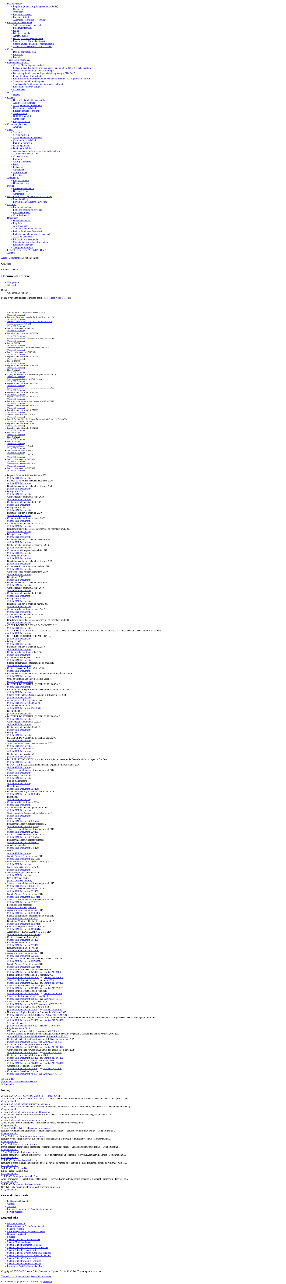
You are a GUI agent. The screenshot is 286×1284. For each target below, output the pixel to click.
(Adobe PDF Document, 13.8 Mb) (23, 897)
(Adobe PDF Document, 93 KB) (22, 902)
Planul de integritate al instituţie (27, 76)
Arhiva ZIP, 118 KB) (54, 972)
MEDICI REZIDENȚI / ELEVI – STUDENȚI (29, 196)
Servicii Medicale (15, 1212)
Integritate (17, 175)
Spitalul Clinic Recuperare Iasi (21, 1250)
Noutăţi (16, 94)
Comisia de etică (21, 215)
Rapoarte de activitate (23, 244)
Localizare (18, 54)
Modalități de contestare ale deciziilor (30, 242)
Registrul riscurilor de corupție (27, 86)
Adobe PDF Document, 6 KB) (22, 1025)
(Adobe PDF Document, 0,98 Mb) (19, 421)
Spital (10, 129)
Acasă (10, 92)
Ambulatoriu (13, 177)
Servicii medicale (21, 135)
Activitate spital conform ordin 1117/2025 (32, 46)
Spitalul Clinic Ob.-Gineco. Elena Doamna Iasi (29, 1255)
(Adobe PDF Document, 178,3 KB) (24, 886)
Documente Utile (21, 183)
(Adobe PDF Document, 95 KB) (22, 918)
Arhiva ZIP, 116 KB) (54, 977)
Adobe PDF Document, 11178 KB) (24, 961)
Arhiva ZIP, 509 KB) (54, 1020)
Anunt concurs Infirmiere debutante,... (32, 1104)
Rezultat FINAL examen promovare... (32, 1128)
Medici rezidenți (20, 199)
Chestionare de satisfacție (25, 108)
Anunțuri (17, 127)
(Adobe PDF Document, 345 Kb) (23, 848)
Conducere (18, 9)
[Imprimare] (13, 282)
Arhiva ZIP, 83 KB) (53, 993)
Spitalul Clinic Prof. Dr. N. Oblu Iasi (24, 1261)
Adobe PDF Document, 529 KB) (23, 1020)
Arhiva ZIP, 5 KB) (51, 1025)
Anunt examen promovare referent (30, 1120)
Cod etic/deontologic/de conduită (28, 65)
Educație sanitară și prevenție (26, 111)
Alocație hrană (20, 172)
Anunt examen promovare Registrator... (32, 1112)
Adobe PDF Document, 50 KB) (23, 1068)
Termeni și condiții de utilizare (27, 228)
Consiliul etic (19, 89)
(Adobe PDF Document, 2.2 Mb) (23, 956)
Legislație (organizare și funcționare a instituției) (35, 6)
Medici (10, 185)
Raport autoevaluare (22, 207)
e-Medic (11, 1236)
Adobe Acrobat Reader (59, 298)
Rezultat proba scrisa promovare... (29, 1136)
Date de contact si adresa (24, 52)
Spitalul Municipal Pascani (19, 1242)
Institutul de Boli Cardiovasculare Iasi (24, 1266)
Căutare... (5, 269)
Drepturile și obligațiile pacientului (29, 100)
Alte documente (20, 226)
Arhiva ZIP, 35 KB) (52, 1041)
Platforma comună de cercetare (27, 210)
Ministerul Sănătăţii (16, 1223)
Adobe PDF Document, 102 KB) (23, 993)
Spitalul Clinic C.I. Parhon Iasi (21, 1258)
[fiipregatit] (8, 1084)
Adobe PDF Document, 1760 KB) (24, 1015)
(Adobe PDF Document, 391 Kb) (23, 789)
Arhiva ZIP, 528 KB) (54, 1063)
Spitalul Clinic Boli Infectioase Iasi (23, 1239)
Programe (17, 159)
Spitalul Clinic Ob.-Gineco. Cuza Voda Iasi (27, 1247)
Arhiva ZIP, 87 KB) (53, 988)
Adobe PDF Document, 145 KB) (23, 972)
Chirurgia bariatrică (22, 161)
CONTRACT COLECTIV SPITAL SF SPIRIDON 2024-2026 (29, 322)
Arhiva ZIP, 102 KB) (52, 1031)
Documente (12, 218)
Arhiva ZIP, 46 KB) (52, 1068)
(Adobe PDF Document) (16, 315)
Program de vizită (21, 121)
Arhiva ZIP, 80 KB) (52, 1004)
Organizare (18, 11)
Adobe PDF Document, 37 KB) (23, 1041)
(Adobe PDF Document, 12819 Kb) (24, 708)
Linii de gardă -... (21, 1168)
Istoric (16, 164)
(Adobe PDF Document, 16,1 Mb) (23, 794)
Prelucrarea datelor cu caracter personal (31, 234)
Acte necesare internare (24, 102)
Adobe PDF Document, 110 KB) (23, 999)
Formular (17, 57)
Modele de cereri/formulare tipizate (29, 41)
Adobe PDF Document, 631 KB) (23, 891)
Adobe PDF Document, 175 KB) (23, 1047)
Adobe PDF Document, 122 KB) (23, 983)
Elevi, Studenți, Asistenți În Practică (30, 202)
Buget (16, 30)
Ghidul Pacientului (22, 116)
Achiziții (11, 252)
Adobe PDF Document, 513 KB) (23, 945)
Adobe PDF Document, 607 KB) (23, 940)
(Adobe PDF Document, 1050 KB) (24, 929)
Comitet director (20, 156)
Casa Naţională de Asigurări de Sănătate (26, 1226)
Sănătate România (15, 1228)
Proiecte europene (21, 212)
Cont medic (18, 194)
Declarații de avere (22, 191)
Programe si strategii (22, 14)
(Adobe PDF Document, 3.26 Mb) (23, 966)
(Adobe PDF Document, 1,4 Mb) (23, 826)
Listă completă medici (23, 188)
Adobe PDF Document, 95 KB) (23, 1009)
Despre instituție (14, 3)
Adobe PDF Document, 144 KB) (23, 977)
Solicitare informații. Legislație (27, 25)
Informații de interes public (25, 239)
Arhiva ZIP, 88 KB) (53, 999)
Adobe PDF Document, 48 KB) (23, 1074)
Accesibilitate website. (41, 1276)
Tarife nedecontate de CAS (26, 153)
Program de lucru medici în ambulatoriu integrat (29, 1209)
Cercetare (11, 204)
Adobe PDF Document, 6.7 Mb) (23, 837)
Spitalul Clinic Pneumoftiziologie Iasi (24, 1245)
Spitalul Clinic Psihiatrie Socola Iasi (24, 1263)
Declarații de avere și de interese (28, 38)
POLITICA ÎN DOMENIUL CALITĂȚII (27, 250)
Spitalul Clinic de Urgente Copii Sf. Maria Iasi (29, 1253)
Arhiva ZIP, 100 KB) (54, 983)
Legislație (17, 223)
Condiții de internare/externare (27, 105)
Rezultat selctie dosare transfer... (28, 1184)
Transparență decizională (18, 60)
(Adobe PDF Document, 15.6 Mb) (23, 923)
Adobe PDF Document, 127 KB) (23, 950)
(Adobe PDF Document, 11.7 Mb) (23, 859)
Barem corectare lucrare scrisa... (28, 1144)
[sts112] (7, 1079)
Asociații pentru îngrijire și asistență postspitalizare (36, 151)
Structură (17, 132)
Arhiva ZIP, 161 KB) (54, 1047)
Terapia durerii (20, 113)
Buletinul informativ (22, 27)
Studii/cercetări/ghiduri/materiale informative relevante (38, 84)
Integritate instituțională (18, 62)
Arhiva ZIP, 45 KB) (52, 1074)
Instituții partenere (21, 145)
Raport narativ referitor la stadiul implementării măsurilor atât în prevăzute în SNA (51, 78)
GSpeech (47, 1281)
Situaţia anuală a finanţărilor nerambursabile (33, 44)
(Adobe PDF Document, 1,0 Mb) (23, 821)
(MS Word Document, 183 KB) (22, 907)
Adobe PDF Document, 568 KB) (23, 1063)
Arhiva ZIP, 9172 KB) (57, 1036)
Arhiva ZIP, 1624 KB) (56, 1015)
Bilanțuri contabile (21, 33)
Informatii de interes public (19, 22)
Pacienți (11, 97)
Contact (10, 49)
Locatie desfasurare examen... (27, 1152)
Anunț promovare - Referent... (27, 1176)
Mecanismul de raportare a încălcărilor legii (33, 70)
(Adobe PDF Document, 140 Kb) (23, 842)
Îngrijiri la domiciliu (22, 143)
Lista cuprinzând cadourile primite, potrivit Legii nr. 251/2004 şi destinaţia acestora (52, 68)
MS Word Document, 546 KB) (22, 1031)
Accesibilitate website (23, 236)
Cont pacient (19, 119)
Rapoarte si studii (21, 17)
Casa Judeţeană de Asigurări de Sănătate (26, 1231)
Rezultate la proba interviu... (26, 1160)
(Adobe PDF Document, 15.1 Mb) (23, 913)
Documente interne (22, 220)
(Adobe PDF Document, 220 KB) (23, 832)
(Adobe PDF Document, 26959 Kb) (24, 703)
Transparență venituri (23, 247)
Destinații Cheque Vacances (20, 681)
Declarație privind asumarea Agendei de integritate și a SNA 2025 (44, 73)
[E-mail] (11, 285)
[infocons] (19, 1081)
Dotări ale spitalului (22, 148)
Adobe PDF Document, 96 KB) (23, 1004)
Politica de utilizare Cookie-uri (27, 231)
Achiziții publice (21, 36)
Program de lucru (21, 180)
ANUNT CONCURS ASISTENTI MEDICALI (37, 1096)
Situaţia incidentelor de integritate (28, 81)
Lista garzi (18, 167)
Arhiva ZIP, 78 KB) (52, 1009)
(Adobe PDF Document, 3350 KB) (24, 934)
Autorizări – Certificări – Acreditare (29, 19)
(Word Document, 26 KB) (19, 880)
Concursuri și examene (18, 124)
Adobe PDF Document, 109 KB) (23, 988)
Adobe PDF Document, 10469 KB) (25, 1036)
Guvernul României (16, 1234)
